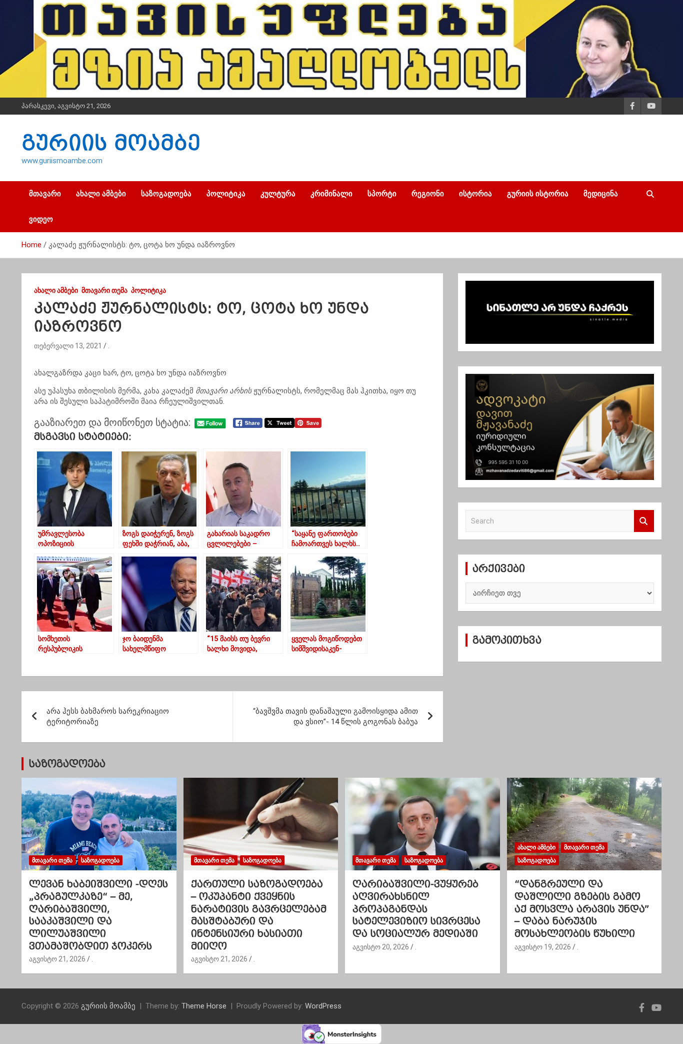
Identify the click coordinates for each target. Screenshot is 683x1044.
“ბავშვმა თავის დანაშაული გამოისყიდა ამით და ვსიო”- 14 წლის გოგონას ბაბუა (335, 716)
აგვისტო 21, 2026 (57, 959)
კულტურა (278, 193)
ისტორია (475, 193)
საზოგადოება (166, 193)
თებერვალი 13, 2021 (68, 346)
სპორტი (382, 193)
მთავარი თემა (105, 290)
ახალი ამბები (101, 193)
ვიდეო (41, 219)
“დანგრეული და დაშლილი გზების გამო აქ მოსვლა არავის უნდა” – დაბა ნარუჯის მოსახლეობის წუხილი (582, 908)
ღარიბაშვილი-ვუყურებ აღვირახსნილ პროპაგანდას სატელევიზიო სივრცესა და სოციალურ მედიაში (416, 908)
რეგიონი (428, 193)
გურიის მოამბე (111, 142)
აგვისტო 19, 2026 (542, 947)
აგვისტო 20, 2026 (380, 947)
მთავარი (45, 193)
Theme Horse (204, 1005)
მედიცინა (601, 193)
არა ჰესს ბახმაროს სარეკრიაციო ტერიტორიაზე (107, 716)
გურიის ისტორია (537, 193)
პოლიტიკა (226, 193)
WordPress (323, 1005)
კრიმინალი (331, 193)
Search (644, 521)
